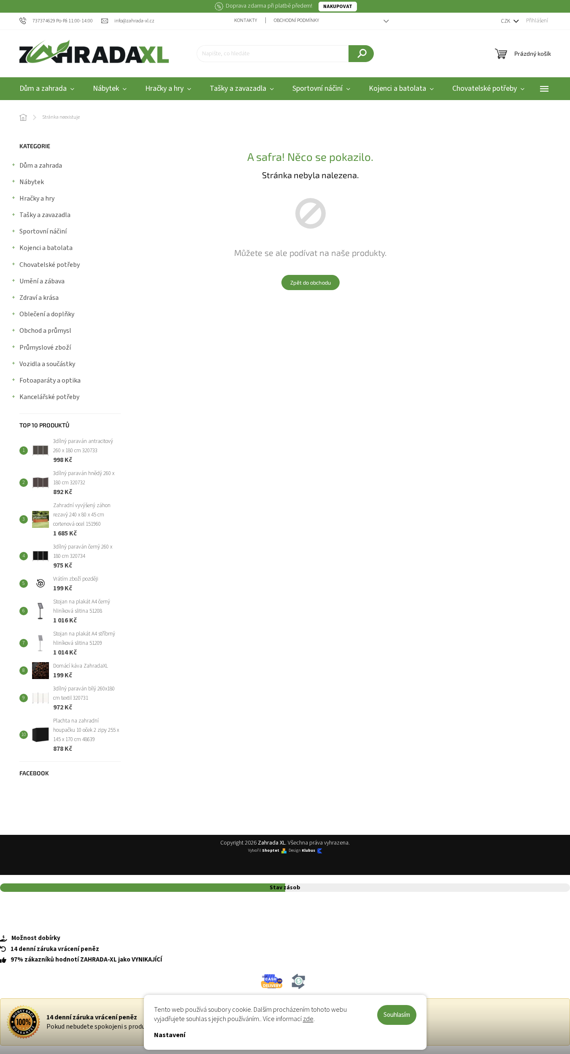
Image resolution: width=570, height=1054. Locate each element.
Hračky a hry (36, 198)
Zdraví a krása (39, 297)
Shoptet (270, 850)
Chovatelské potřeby (49, 264)
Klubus (308, 850)
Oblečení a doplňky (46, 314)
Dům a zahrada (40, 165)
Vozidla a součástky (47, 364)
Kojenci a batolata (46, 248)
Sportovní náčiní (43, 231)
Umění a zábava (42, 281)
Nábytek (31, 182)
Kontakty (245, 20)
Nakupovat (337, 6)
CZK (506, 21)
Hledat (361, 53)
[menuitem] (47, 89)
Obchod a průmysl (45, 330)
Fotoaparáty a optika (50, 380)
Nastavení (169, 1035)
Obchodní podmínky (296, 20)
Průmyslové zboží (45, 347)
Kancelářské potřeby (49, 397)
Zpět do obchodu (310, 282)
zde (308, 1019)
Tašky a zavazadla (44, 215)
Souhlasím (397, 1015)
